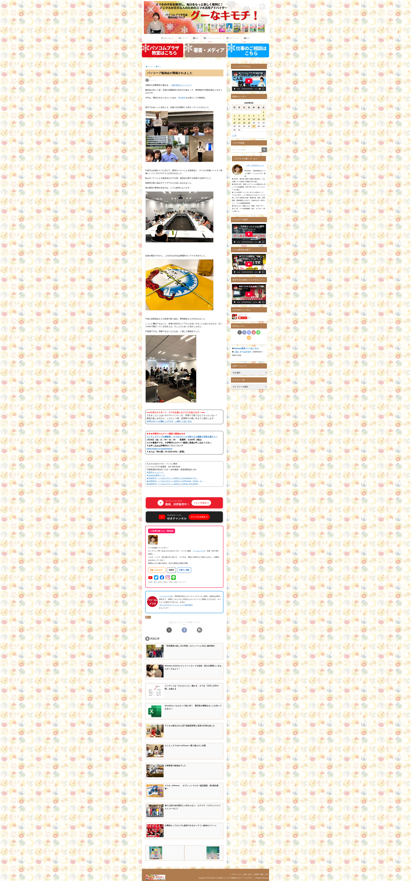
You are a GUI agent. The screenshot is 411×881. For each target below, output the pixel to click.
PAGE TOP (400, 853)
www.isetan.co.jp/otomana (159, 449)
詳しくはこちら (185, 421)
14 (259, 119)
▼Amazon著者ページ (155, 475)
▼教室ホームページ (155, 472)
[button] (199, 630)
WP (267, 874)
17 (239, 123)
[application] (249, 81)
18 (244, 123)
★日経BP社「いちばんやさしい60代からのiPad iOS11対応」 (173, 484)
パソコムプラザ (199, 551)
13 (254, 119)
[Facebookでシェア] (184, 630)
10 (239, 119)
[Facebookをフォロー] (244, 332)
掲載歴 (171, 570)
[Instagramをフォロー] (249, 332)
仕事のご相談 (184, 570)
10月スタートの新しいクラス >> (162, 421)
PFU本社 (182, 98)
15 (263, 119)
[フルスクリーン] (263, 89)
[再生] (235, 89)
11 (244, 119)
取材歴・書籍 (258, 874)
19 (249, 123)
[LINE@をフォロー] (258, 332)
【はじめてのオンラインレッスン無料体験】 (176, 605)
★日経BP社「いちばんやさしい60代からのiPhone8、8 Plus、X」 (174, 481)
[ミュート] (260, 89)
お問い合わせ (247, 874)
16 (234, 123)
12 (249, 119)
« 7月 (234, 135)
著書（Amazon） (157, 570)
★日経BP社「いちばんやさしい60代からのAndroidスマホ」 (172, 478)
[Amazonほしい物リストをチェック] (249, 338)
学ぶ (149, 617)
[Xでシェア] (169, 630)
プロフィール (236, 874)
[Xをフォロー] (240, 332)
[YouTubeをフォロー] (254, 332)
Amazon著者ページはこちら (246, 348)
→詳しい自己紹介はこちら (254, 165)
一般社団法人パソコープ (180, 85)
